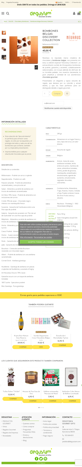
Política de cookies (50, 424)
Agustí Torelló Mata (21, 340)
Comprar (57, 93)
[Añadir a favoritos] (67, 93)
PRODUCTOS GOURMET (7, 422)
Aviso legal (47, 421)
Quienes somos (29, 423)
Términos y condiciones (47, 431)
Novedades (7, 436)
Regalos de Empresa (10, 433)
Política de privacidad (51, 427)
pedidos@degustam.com (71, 441)
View (41, 347)
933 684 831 (69, 435)
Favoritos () (76, 2)
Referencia (46, 44)
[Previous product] (79, 21)
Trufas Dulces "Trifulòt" (11, 391)
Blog (3, 2)
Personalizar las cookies (43, 237)
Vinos (5, 426)
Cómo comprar (28, 426)
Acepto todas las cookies (41, 242)
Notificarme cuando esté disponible (57, 108)
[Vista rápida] (22, 333)
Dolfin (41, 340)
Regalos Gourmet (9, 430)
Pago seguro (48, 436)
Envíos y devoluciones (28, 436)
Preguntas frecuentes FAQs (29, 430)
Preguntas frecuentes (12, 2)
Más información (26, 237)
